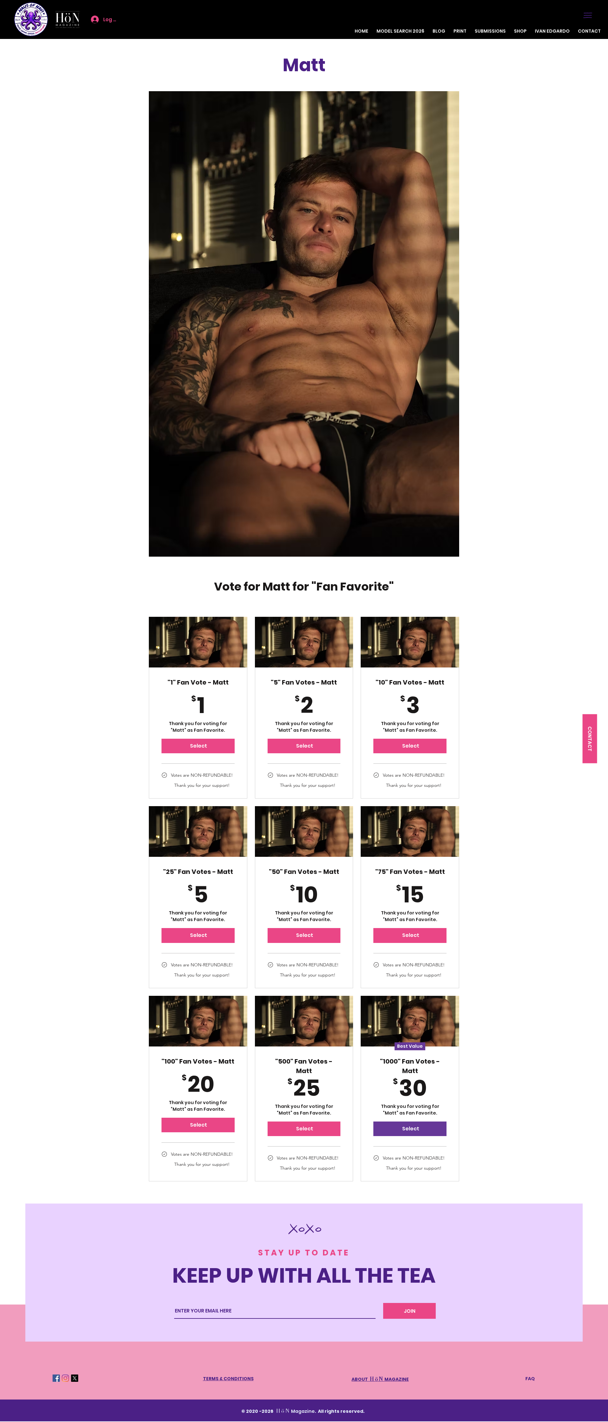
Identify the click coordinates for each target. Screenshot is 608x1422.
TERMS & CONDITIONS (228, 1378)
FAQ (530, 1378)
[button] (587, 15)
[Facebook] (56, 1378)
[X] (74, 1378)
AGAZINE (396, 1379)
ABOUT (368, 1379)
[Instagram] (65, 1378)
